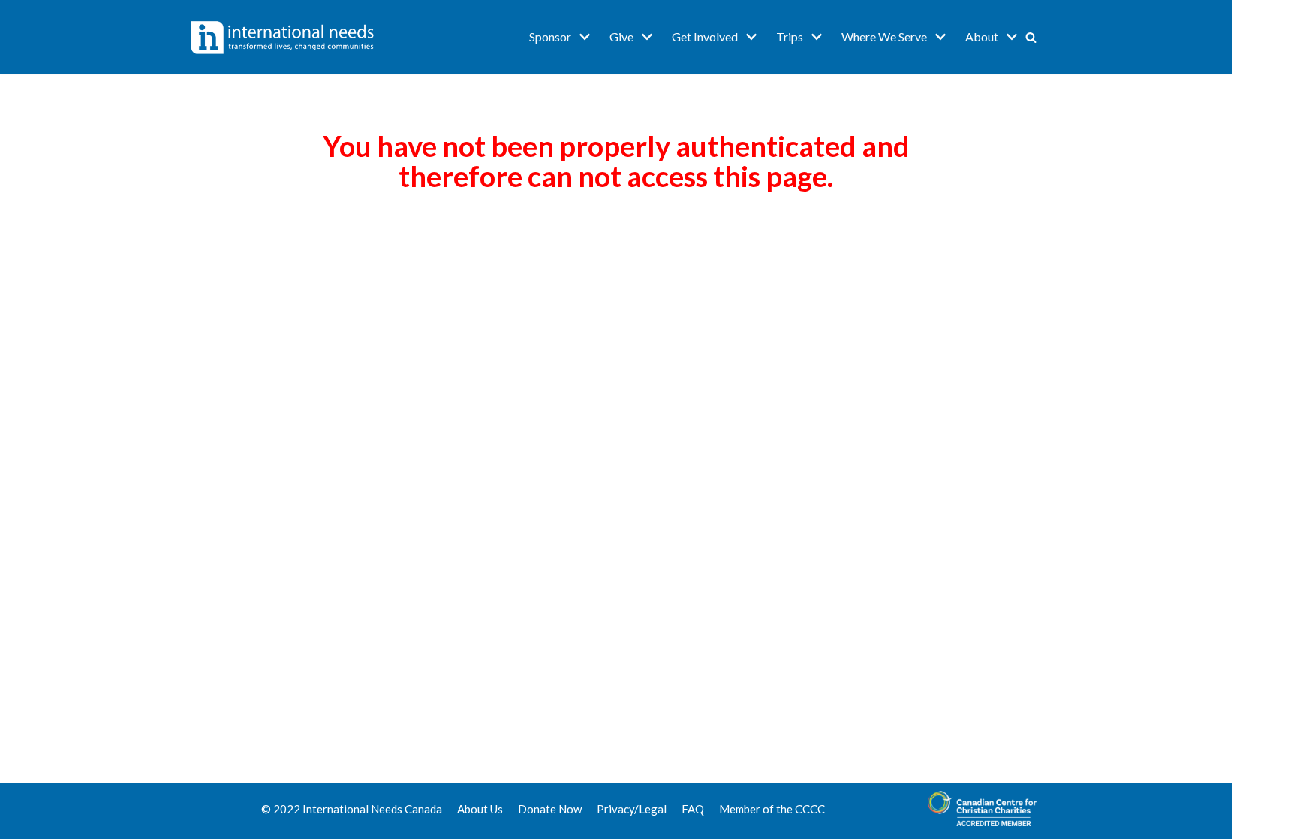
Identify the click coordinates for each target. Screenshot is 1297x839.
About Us (480, 809)
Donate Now (550, 809)
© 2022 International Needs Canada (351, 809)
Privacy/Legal (632, 809)
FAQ (693, 809)
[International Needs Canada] (282, 37)
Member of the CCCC (772, 809)
